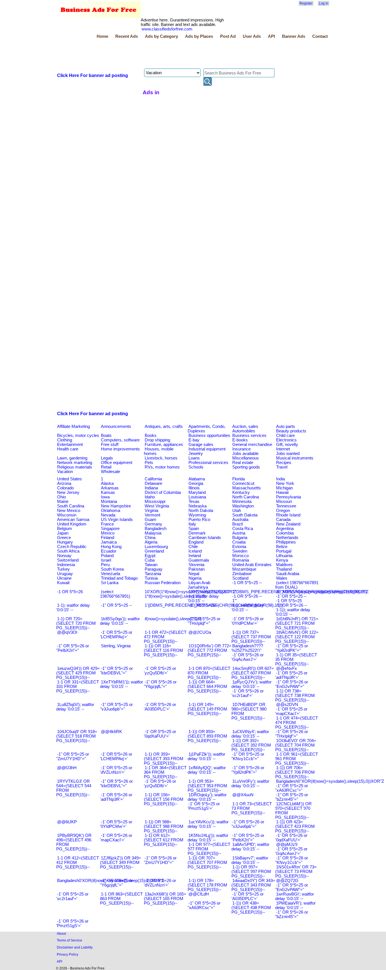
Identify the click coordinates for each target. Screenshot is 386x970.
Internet (283, 449)
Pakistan (196, 569)
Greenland (154, 551)
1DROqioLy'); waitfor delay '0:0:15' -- (207, 797)
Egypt (150, 555)
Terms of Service (69, 940)
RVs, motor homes (162, 467)
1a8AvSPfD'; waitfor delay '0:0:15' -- (250, 846)
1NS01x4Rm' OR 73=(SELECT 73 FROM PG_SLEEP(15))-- (296, 871)
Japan (62, 533)
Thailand (284, 569)
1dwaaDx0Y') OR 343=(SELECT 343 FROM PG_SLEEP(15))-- (253, 885)
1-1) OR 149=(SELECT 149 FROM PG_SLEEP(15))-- (207, 709)
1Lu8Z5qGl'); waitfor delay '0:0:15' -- (75, 706)
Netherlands (287, 537)
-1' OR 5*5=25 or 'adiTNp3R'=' (291, 675)
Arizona (64, 483)
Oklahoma (110, 510)
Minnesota (241, 501)
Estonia (239, 546)
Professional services (208, 462)
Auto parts (285, 426)
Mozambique (244, 569)
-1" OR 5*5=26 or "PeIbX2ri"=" (72, 648)
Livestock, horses (161, 458)
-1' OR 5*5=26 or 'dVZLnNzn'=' (160, 882)
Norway (64, 555)
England (195, 542)
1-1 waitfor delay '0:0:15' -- (203, 598)
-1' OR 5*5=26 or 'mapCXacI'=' (116, 837)
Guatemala (198, 560)
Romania (240, 560)
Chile (193, 546)
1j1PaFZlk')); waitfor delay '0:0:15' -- (206, 756)
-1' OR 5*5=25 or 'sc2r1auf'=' (72, 896)
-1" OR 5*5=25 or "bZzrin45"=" (291, 797)
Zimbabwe (241, 573)
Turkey (63, 569)
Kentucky (241, 492)
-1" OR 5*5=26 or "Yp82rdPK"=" (247, 770)
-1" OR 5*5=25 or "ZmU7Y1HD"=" (72, 756)
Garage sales (200, 444)
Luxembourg (156, 546)
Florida (238, 479)
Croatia (239, 542)
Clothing (64, 440)
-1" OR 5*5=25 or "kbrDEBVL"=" (116, 670)
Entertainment (70, 444)
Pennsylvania (288, 497)
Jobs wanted (288, 453)
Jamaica (109, 542)
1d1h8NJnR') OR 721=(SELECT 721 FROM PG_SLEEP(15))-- (296, 623)
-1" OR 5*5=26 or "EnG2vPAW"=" (291, 684)
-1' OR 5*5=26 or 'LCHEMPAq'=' (116, 756)
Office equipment (116, 462)
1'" (234, 601)
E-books (240, 440)
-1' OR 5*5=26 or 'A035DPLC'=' (160, 706)
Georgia (195, 483)
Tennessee (286, 506)
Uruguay (65, 573)
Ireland (194, 555)
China (150, 537)
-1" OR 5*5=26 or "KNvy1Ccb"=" (291, 860)
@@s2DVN (287, 704)
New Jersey (68, 492)
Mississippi (155, 501)
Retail (106, 467)
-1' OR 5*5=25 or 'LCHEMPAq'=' (116, 634)
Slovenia (196, 564)
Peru (105, 564)
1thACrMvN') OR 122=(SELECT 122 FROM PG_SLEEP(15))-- (296, 637)
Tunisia (151, 578)
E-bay (193, 440)
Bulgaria (239, 537)
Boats (106, 435)
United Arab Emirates (252, 564)
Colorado (65, 488)
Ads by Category (161, 36)
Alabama (196, 479)
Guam (150, 519)
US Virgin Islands (117, 519)
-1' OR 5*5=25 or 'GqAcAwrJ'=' (291, 851)
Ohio (61, 497)
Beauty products (291, 431)
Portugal (283, 551)
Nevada (108, 515)
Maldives (284, 564)
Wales (281, 578)
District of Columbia (163, 492)
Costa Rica (242, 528)
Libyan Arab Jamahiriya (199, 585)
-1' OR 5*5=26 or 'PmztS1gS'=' (72, 923)
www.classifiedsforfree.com (167, 29)
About (61, 933)
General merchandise (252, 444)
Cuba (150, 560)
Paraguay (153, 569)
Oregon (283, 510)
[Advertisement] (159, 54)
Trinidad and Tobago (119, 578)
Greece (64, 537)
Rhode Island (288, 515)
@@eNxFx (286, 668)
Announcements (116, 426)
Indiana (151, 488)
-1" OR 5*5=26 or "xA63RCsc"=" (204, 905)
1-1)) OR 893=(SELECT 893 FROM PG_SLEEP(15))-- (207, 736)
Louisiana (197, 497)
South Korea (112, 569)
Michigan (284, 488)
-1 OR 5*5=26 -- (247, 596)
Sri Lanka (109, 582)
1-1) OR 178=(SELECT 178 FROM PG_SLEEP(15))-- (207, 885)
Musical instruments (294, 458)
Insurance (241, 449)
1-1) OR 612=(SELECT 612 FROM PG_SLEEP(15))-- (163, 840)
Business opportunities (209, 435)
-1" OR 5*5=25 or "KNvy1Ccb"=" (247, 756)
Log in (323, 3)
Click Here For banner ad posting (92, 75)
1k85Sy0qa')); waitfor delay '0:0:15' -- (120, 621)
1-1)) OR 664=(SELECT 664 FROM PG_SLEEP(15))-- (207, 686)
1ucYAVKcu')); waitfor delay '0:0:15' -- (208, 824)
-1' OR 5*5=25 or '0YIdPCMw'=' (116, 824)
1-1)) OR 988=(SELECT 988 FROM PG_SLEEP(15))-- (163, 826)
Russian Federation (163, 582)
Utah (236, 510)
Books (151, 435)
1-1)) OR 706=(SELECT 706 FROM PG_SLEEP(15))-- (295, 772)
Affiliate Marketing (73, 426)
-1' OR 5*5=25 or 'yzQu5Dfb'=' (160, 670)
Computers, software (120, 440)
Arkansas (110, 488)
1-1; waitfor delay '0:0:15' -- (247, 607)
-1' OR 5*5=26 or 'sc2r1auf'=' (247, 693)
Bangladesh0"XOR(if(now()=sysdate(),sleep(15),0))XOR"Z (330, 781)
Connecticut (243, 483)
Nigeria (194, 578)
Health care (67, 449)
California (153, 479)
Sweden (239, 551)
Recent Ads (126, 36)
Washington (243, 506)
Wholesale (110, 471)
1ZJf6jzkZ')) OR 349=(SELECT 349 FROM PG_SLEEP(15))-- (120, 862)
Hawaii (282, 492)
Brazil (237, 524)
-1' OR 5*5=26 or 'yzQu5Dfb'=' (160, 783)
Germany (153, 524)
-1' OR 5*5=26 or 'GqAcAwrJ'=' (247, 657)
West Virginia (157, 506)
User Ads (252, 36)
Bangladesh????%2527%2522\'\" (247, 648)
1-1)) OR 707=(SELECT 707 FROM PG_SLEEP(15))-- (207, 862)
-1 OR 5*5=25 (289, 601)
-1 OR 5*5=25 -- (247, 582)
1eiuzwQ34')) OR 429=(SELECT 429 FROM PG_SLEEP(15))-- (78, 673)
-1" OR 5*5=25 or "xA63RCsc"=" (291, 788)
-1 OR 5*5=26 (70, 592)
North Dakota (200, 510)
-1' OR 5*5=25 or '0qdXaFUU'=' (160, 733)
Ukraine (64, 578)
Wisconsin (66, 515)
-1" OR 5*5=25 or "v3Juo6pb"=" (116, 706)
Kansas (108, 492)
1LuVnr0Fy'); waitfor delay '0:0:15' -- (250, 783)
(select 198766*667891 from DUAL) (296, 585)
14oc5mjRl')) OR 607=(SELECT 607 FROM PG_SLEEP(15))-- (252, 673)
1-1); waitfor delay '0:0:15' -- (73, 607)
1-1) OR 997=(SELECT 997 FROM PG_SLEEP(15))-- (251, 871)
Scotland (240, 578)
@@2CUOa (199, 632)
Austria (238, 533)
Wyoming (197, 515)
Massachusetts (246, 488)
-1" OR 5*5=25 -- (116, 605)
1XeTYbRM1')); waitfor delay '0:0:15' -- (121, 684)
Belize (281, 546)
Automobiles (243, 431)
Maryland (197, 492)
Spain (193, 528)
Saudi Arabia (287, 573)
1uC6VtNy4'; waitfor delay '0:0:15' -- (250, 733)
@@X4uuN (242, 795)
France (107, 524)
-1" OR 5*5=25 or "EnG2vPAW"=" (291, 887)
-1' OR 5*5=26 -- (203, 605)
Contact (320, 36)
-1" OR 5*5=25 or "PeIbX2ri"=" (247, 837)
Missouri (284, 501)
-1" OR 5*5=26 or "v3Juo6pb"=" (247, 824)
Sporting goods (246, 467)
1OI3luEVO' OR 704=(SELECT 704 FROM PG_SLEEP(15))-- (295, 745)
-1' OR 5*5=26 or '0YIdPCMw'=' (247, 621)
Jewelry (195, 453)
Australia (240, 519)
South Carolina (70, 506)
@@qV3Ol (67, 632)
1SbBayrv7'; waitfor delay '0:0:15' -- (249, 860)
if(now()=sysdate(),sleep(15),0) (173, 619)
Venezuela (110, 573)
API (271, 36)
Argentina (285, 528)
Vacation (65, 471)
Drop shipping (157, 440)
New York (285, 483)
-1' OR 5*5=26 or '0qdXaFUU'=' (291, 837)
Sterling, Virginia (116, 646)
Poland (107, 555)
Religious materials (74, 467)
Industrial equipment (206, 449)
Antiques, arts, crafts (164, 426)
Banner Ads (293, 36)
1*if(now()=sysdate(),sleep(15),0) (175, 596)
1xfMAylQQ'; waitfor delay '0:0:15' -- (207, 770)
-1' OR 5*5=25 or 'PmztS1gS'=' (204, 806)
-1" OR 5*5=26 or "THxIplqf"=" (291, 733)
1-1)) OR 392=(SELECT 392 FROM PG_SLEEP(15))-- (251, 745)
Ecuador (108, 551)
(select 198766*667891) (115, 594)
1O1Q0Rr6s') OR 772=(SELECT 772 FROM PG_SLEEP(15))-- (209, 650)
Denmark (197, 533)
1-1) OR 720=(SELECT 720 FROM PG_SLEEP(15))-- (76, 623)
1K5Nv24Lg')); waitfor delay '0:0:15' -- (208, 837)
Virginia (151, 510)
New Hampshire (116, 506)
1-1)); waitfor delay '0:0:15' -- (292, 612)
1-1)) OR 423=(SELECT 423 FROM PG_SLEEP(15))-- (295, 826)
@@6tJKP (67, 822)
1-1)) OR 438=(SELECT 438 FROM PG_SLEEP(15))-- (251, 907)
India (280, 479)
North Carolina (245, 497)
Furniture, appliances (164, 444)
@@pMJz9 (286, 844)
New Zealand (288, 524)
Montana (109, 501)
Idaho (150, 497)
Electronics (286, 440)
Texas (193, 501)
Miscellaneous (245, 458)
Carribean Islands (204, 537)
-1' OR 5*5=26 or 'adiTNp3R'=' (116, 797)
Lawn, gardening (72, 458)
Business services (249, 435)
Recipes (283, 462)
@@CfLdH (198, 894)
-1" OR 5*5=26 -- (291, 605)
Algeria (151, 542)
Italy (192, 524)
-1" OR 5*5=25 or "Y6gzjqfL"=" (116, 882)
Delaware (153, 483)
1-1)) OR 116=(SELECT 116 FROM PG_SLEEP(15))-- (163, 650)
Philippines (286, 542)
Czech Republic (71, 546)
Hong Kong (111, 546)
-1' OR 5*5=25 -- (291, 596)
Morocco (240, 555)
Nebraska (197, 506)
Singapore (110, 528)
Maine (62, 501)
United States (69, 479)
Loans (194, 458)
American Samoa (73, 519)
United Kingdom (71, 524)
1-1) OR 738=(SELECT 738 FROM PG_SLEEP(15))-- (295, 695)
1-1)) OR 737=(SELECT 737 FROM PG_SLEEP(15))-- (251, 637)
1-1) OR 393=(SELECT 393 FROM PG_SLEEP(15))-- (163, 759)
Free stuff (109, 444)
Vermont (152, 515)
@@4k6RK (111, 731)
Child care (285, 435)
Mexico (107, 533)
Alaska (107, 483)
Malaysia (153, 533)
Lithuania (284, 555)
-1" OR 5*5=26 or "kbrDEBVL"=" (116, 783)
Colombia (285, 533)
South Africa (68, 551)
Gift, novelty (287, 444)
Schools (195, 467)
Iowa (105, 497)
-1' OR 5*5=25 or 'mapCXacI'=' (291, 711)
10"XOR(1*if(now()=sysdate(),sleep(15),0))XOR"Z (322, 592)
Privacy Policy (67, 954)
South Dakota (244, 515)
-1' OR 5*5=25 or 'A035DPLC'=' (247, 896)
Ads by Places (199, 36)
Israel (106, 560)
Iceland (195, 551)
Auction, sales (245, 426)
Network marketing (74, 462)
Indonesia (66, 564)
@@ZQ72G (287, 880)
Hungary (65, 542)
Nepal (193, 573)
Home (102, 36)
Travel (281, 467)
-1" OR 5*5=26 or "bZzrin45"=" (291, 914)
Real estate (242, 462)
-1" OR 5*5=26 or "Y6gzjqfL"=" (160, 684)
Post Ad (228, 36)
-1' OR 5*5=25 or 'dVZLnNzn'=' (116, 770)
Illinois (194, 488)
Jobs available (245, 453)
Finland (107, 537)
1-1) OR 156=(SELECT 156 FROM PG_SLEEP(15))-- (163, 799)
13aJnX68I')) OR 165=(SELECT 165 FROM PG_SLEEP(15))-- (165, 898)
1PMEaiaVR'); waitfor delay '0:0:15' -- (295, 905)
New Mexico (68, 510)
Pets (149, 462)
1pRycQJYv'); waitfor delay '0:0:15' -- (251, 684)
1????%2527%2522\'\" (209, 592)
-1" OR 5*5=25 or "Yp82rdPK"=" (291, 648)
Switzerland (68, 560)
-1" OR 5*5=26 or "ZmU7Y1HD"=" (160, 860)
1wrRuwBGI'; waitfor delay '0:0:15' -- (294, 896)
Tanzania (153, 573)
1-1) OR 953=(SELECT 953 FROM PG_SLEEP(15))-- (207, 786)
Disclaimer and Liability (75, 947)
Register (306, 3)
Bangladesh (155, 528)
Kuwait (63, 582)
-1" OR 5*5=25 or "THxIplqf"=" (204, 621)
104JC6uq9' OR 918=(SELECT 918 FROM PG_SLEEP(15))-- (76, 736)
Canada (283, 519)
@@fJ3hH (67, 768)
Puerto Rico (199, 519)
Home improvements (120, 449)
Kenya (282, 560)
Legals (107, 458)
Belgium (64, 528)
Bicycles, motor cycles (78, 435)
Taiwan (151, 564)
